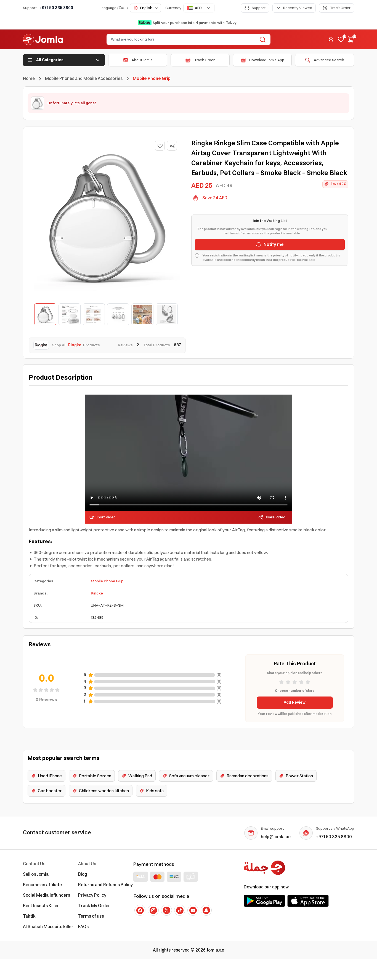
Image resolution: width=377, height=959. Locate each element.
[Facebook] (140, 910)
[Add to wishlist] (160, 146)
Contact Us (34, 864)
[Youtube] (193, 910)
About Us (87, 864)
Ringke (97, 593)
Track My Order (94, 905)
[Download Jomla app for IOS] (308, 901)
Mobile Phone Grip (107, 581)
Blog (82, 874)
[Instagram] (153, 910)
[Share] (172, 146)
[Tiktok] (179, 910)
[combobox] (145, 8)
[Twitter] (166, 910)
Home (29, 78)
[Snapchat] (206, 910)
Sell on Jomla (36, 874)
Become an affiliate (42, 885)
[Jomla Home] (43, 39)
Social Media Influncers (46, 895)
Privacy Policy (92, 895)
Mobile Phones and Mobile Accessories (84, 78)
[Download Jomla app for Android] (264, 901)
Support (259, 8)
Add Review (295, 702)
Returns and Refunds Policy (105, 885)
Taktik (29, 916)
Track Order (340, 8)
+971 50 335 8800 (56, 8)
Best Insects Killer (41, 905)
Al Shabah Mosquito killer (48, 926)
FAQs (83, 926)
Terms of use (91, 916)
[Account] (331, 39)
